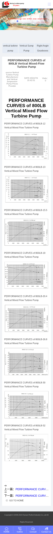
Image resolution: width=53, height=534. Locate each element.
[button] (4, 21)
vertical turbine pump (10, 48)
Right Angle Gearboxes (43, 48)
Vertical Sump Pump (26, 48)
